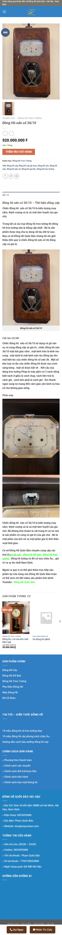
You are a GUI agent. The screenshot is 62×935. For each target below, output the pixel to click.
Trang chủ (8, 118)
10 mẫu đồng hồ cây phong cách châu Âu (25, 736)
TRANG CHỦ (13, 924)
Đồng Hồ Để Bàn (11, 675)
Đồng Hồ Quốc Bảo (24, 582)
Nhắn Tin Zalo (43, 929)
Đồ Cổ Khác (9, 698)
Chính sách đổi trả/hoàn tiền (20, 771)
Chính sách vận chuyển (17, 765)
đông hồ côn (43, 165)
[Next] (59, 627)
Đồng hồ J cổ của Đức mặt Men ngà (15, 640)
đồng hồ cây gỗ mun (28, 165)
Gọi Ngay (17, 929)
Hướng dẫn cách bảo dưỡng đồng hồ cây (25, 741)
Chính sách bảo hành (16, 776)
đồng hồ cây (12, 165)
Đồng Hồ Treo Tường (30, 118)
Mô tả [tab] (5, 195)
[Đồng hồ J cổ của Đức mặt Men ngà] (15, 617)
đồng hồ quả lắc (28, 169)
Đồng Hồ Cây (9, 670)
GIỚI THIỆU (26, 924)
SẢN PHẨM (38, 924)
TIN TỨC (50, 924)
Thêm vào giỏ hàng (19, 151)
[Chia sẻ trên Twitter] (11, 176)
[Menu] (4, 12)
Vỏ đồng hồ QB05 (41, 639)
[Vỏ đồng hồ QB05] (46, 617)
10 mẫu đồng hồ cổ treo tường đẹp (22, 730)
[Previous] (2, 627)
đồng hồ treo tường (45, 169)
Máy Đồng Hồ (10, 692)
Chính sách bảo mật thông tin (21, 782)
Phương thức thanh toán (18, 760)
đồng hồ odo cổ (14, 169)
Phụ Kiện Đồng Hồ (12, 686)
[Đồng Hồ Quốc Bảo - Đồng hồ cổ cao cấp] (31, 11)
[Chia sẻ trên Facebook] (5, 176)
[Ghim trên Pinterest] (16, 176)
